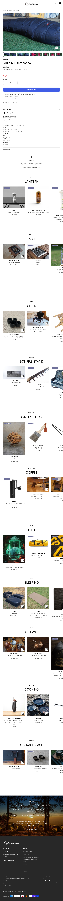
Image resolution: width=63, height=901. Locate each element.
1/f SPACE (38, 260)
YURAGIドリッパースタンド (38, 496)
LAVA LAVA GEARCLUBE (38, 210)
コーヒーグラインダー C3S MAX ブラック (14, 504)
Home (4, 10)
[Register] (27, 885)
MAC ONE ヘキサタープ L (38, 555)
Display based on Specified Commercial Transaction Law (31, 859)
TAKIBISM (38, 718)
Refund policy (27, 871)
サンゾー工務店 (14, 380)
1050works (38, 766)
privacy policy (27, 854)
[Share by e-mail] (16, 102)
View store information (11, 98)
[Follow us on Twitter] (50, 880)
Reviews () (6, 150)
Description (7, 109)
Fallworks (14, 456)
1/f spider (38, 262)
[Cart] (59, 3)
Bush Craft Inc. (38, 445)
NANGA (5, 59)
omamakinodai (14, 459)
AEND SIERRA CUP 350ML (38, 655)
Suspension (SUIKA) (38, 387)
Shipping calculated (16, 69)
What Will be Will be (14, 718)
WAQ (14, 611)
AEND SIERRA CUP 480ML (14, 655)
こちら (39, 167)
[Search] (7, 3)
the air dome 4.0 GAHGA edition (14, 567)
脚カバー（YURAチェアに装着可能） (14, 337)
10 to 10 (38, 384)
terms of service (28, 868)
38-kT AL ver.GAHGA (14, 212)
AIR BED (14, 613)
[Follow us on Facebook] (45, 880)
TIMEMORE (14, 501)
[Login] (55, 3)
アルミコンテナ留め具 (14, 768)
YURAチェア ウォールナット (38, 329)
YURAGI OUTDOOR (14, 260)
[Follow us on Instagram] (54, 880)
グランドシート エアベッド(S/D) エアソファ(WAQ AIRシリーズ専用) (38, 614)
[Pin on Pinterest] (10, 102)
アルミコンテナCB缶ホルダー (38, 768)
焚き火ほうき (38, 448)
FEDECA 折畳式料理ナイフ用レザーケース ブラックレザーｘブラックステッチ (14, 722)
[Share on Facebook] (8, 102)
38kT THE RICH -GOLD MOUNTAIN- (38, 212)
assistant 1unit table (14, 262)
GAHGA (14, 210)
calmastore (14, 653)
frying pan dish (38, 720)
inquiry (25, 865)
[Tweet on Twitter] (13, 102)
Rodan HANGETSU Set (14, 383)
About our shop (27, 851)
